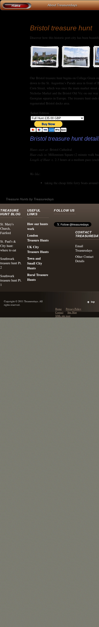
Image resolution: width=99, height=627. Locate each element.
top (93, 302)
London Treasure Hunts (38, 238)
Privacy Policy (73, 309)
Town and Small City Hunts (34, 263)
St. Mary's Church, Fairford (7, 228)
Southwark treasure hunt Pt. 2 (11, 263)
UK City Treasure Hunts (38, 249)
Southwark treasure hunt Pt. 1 (11, 280)
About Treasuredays (62, 5)
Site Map (72, 312)
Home (58, 309)
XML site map (62, 315)
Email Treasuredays (83, 248)
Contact (59, 312)
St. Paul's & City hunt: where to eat (8, 245)
